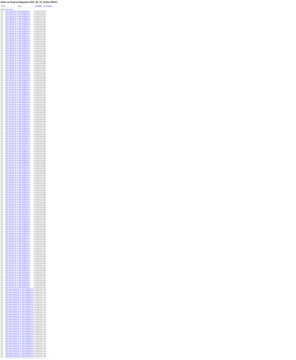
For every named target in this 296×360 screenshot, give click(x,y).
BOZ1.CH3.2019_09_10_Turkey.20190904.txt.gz (17, 224)
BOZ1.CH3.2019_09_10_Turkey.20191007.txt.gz (17, 280)
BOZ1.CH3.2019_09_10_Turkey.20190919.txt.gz (17, 250)
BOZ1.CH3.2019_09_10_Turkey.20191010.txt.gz (17, 285)
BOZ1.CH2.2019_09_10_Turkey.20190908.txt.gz (17, 162)
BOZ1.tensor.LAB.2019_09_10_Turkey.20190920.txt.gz (19, 321)
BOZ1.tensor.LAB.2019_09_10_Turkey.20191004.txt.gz (19, 345)
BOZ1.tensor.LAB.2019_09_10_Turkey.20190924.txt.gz (19, 328)
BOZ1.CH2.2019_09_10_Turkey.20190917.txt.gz (17, 177)
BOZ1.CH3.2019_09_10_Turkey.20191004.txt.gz (17, 275)
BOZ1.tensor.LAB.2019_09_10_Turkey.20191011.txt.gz (19, 356)
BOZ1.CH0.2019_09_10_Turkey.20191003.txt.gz (17, 65)
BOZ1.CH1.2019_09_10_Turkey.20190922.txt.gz (17, 116)
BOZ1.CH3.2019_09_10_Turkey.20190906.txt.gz (17, 228)
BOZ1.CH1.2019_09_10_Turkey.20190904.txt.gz (17, 85)
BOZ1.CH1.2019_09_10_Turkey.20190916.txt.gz (17, 106)
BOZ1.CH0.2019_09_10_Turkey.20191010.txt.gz (17, 77)
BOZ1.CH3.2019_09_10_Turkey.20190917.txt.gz (17, 246)
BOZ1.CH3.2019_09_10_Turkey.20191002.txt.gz (17, 272)
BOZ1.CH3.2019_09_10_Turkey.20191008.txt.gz (17, 282)
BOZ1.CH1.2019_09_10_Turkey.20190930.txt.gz (17, 129)
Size (44, 6)
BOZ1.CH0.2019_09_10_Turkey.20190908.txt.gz (17, 23)
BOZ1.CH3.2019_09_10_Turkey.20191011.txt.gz (17, 287)
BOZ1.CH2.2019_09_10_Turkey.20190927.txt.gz (17, 194)
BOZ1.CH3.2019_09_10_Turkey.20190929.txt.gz (17, 267)
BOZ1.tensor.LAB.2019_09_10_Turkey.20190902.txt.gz (19, 290)
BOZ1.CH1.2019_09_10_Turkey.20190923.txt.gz (17, 117)
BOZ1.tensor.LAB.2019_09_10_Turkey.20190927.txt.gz (19, 333)
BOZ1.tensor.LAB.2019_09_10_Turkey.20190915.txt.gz (19, 312)
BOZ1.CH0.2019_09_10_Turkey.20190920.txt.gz (17, 43)
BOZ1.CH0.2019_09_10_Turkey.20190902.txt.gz (17, 12)
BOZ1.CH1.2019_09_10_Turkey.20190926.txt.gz (17, 123)
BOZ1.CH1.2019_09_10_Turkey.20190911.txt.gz (17, 97)
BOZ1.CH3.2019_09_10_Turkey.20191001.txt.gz (17, 270)
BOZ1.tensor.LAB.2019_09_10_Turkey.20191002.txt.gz (19, 341)
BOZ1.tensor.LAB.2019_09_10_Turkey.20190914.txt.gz (19, 311)
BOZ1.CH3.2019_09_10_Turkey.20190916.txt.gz (17, 245)
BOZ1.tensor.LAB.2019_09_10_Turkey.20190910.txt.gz (19, 304)
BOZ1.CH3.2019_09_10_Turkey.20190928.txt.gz (17, 265)
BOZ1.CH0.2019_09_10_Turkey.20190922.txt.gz (17, 46)
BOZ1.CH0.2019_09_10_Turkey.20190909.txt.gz (17, 24)
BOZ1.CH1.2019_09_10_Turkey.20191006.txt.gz (17, 139)
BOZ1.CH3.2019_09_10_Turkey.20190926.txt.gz (17, 261)
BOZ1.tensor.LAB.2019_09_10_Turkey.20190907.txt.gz (19, 299)
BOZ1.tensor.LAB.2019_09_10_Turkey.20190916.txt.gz (19, 314)
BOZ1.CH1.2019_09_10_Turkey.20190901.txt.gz (17, 80)
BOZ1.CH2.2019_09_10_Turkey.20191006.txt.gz (17, 209)
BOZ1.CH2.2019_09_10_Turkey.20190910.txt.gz (17, 165)
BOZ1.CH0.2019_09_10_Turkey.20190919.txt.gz (17, 41)
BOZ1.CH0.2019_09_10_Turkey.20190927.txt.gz (17, 55)
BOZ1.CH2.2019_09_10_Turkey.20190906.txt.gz (17, 158)
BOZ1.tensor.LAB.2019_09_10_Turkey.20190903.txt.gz (19, 292)
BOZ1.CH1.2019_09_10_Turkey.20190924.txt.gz (17, 119)
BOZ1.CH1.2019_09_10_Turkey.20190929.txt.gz (17, 128)
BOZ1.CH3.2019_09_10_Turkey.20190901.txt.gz (17, 219)
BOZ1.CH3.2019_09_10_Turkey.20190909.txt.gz (17, 233)
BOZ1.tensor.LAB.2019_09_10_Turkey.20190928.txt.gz (19, 334)
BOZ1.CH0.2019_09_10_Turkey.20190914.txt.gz (17, 33)
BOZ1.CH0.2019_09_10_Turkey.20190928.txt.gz (17, 56)
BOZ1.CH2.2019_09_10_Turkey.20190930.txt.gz (17, 199)
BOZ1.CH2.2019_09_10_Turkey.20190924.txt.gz (17, 189)
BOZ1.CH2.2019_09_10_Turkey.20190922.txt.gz (17, 185)
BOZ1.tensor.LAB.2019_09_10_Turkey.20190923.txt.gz (19, 326)
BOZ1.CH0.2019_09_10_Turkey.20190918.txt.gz (17, 40)
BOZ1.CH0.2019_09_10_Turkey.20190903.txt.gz (17, 14)
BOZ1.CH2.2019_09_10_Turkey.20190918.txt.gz (17, 178)
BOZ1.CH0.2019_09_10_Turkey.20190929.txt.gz (17, 58)
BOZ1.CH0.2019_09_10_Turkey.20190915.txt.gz (17, 34)
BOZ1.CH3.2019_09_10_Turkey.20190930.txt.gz (17, 268)
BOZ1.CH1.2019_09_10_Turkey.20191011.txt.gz (17, 148)
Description (49, 6)
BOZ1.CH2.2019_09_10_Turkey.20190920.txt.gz (17, 182)
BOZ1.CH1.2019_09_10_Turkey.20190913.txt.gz (17, 101)
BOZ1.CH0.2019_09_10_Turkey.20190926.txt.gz (17, 53)
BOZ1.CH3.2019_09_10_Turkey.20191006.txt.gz (17, 278)
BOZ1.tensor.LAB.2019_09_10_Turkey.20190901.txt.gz (19, 289)
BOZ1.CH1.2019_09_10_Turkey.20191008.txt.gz (17, 143)
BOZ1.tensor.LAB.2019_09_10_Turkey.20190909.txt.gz (19, 302)
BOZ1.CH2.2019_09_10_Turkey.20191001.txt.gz (17, 200)
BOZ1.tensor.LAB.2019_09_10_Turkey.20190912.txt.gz (19, 307)
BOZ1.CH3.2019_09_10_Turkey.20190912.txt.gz (17, 238)
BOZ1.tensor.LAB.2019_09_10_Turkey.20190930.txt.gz (19, 338)
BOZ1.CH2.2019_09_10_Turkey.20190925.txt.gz (17, 190)
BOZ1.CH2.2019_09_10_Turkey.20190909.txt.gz (17, 163)
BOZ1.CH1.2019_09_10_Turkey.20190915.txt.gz (17, 104)
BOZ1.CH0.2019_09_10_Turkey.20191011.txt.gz (17, 78)
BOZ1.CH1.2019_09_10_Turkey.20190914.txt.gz (17, 102)
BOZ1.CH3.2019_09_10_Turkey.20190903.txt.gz (17, 223)
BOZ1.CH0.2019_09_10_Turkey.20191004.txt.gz (17, 67)
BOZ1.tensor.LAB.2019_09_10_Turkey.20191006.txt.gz (19, 348)
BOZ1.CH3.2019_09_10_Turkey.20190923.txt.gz (17, 256)
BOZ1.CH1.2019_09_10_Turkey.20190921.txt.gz (17, 114)
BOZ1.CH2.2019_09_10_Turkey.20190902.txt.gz (17, 151)
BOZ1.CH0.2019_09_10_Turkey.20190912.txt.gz (17, 29)
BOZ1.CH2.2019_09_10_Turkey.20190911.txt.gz (17, 167)
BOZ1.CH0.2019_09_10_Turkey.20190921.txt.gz (17, 45)
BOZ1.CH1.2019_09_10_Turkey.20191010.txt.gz (17, 146)
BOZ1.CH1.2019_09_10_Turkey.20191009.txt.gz (17, 145)
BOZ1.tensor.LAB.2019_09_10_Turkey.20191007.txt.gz (19, 350)
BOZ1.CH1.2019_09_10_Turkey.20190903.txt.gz (17, 84)
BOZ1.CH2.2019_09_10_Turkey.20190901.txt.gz (17, 150)
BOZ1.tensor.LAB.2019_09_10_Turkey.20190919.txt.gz (19, 319)
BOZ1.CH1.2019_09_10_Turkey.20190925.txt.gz (17, 121)
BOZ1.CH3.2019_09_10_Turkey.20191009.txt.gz (17, 284)
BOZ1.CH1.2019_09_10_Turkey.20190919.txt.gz (17, 111)
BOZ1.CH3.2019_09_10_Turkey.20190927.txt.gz (17, 263)
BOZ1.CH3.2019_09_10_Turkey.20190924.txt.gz (17, 258)
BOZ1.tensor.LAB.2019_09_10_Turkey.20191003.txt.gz (19, 343)
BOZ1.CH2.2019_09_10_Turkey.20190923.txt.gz (17, 187)
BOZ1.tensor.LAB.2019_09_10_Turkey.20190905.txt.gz (19, 295)
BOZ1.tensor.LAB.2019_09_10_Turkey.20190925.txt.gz (19, 329)
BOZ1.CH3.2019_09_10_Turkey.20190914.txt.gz (17, 241)
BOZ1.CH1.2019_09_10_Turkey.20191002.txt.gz (17, 133)
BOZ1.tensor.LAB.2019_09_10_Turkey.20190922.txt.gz (19, 324)
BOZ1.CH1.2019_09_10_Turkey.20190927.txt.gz (17, 124)
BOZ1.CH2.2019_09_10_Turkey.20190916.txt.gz (17, 175)
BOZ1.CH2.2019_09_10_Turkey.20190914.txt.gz (17, 172)
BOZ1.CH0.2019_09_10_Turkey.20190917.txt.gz (17, 38)
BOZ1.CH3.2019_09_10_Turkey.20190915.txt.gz (17, 243)
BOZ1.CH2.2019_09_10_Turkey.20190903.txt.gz (17, 153)
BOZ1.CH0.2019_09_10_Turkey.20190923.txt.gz (17, 48)
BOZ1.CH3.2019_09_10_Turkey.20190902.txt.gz (17, 221)
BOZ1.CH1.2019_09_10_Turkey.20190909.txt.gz (17, 94)
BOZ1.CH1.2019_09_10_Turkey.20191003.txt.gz (17, 134)
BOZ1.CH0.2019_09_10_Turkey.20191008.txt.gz (17, 73)
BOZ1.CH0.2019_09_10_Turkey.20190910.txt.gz (17, 26)
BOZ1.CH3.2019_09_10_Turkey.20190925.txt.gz (17, 260)
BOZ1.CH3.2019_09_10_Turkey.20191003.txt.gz (17, 273)
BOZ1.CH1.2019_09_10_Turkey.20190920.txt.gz (17, 112)
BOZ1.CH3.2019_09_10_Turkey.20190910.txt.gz (17, 234)
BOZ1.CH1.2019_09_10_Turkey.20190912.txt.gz (17, 99)
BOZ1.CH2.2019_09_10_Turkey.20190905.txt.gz (17, 156)
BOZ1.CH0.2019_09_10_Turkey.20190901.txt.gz (17, 11)
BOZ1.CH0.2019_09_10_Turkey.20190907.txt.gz (17, 21)
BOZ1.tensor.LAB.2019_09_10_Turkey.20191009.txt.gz (19, 353)
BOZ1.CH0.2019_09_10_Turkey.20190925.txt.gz (17, 51)
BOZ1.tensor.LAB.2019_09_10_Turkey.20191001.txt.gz (19, 339)
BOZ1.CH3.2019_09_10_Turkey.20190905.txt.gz (17, 226)
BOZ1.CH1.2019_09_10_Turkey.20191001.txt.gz (17, 131)
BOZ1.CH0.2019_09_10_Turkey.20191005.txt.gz (17, 68)
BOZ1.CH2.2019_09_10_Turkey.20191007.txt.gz (17, 211)
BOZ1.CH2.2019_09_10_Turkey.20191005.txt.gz (17, 207)
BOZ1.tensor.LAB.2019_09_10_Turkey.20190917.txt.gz (19, 316)
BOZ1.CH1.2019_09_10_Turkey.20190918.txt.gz (17, 109)
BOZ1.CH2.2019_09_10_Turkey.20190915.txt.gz (17, 173)
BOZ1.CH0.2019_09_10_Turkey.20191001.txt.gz (17, 62)
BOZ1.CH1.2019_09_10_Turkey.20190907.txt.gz (17, 90)
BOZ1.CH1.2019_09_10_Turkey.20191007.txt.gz (17, 141)
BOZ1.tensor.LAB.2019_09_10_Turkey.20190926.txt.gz (19, 331)
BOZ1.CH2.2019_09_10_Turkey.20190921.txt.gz (17, 184)
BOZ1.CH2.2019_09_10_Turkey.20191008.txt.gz (17, 212)
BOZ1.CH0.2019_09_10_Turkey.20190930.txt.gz (17, 60)
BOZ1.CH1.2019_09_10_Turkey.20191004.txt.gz (17, 136)
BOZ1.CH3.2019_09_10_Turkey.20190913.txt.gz (17, 239)
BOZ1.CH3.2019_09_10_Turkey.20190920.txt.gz (17, 251)
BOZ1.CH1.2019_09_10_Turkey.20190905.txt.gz (17, 87)
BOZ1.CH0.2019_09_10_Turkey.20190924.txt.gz (17, 50)
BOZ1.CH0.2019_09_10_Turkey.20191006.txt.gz (17, 70)
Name (19, 6)
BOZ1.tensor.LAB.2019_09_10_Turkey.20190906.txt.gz (19, 297)
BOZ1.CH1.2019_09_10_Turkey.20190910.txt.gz (17, 95)
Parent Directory (9, 9)
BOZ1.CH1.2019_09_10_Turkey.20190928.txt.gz (17, 126)
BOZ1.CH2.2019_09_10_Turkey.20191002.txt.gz (17, 202)
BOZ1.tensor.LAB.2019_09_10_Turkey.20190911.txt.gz (19, 306)
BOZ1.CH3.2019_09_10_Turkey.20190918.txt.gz (17, 248)
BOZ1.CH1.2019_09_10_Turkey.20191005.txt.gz (17, 138)
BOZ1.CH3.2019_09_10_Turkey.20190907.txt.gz (17, 229)
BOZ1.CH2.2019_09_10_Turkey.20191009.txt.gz (17, 214)
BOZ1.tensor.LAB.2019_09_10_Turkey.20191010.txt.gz (19, 355)
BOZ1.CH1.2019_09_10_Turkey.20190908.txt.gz (17, 92)
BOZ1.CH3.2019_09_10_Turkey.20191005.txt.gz (17, 277)
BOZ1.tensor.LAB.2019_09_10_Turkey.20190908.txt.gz (19, 300)
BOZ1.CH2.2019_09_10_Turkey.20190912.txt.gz (17, 168)
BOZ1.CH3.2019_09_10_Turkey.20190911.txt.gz (17, 236)
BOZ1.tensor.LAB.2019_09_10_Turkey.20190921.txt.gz (19, 322)
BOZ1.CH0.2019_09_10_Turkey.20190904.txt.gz (17, 16)
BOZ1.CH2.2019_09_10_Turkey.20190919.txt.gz (17, 180)
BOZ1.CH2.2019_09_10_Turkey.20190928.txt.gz (17, 195)
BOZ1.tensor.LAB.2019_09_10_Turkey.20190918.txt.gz (19, 317)
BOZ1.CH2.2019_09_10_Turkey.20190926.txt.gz (17, 192)
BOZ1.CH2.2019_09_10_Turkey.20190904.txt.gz (17, 155)
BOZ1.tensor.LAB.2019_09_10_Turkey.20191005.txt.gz (19, 346)
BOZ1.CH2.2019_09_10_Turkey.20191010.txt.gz (17, 216)
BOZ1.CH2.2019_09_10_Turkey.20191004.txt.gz (17, 206)
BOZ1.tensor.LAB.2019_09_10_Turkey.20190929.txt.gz (19, 336)
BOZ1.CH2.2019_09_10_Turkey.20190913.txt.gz (17, 170)
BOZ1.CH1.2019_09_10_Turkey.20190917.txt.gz (17, 107)
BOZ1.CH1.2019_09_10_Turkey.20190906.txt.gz (17, 89)
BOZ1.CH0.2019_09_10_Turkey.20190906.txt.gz (17, 19)
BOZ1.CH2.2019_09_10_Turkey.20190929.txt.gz (17, 197)
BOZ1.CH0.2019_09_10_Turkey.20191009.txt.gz (17, 75)
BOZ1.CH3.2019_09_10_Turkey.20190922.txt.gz (17, 255)
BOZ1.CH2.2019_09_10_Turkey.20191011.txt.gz (17, 217)
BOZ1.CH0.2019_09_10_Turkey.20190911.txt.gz (17, 28)
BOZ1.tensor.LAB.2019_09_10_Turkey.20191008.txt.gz (19, 351)
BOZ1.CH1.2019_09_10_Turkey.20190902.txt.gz (17, 82)
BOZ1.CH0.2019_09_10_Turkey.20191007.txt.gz (17, 72)
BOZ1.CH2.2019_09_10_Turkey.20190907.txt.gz (17, 160)
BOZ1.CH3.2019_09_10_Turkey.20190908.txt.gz (17, 231)
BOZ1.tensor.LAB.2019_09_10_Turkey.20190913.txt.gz (19, 309)
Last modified (38, 6)
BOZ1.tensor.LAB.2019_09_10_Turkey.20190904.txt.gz (19, 294)
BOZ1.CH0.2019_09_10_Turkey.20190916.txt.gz (17, 36)
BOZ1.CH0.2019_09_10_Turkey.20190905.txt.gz (17, 17)
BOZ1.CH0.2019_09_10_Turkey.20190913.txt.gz (17, 31)
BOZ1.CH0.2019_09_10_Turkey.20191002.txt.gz (17, 63)
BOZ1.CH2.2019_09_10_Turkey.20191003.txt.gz (17, 204)
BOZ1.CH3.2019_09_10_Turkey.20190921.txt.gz (17, 253)
